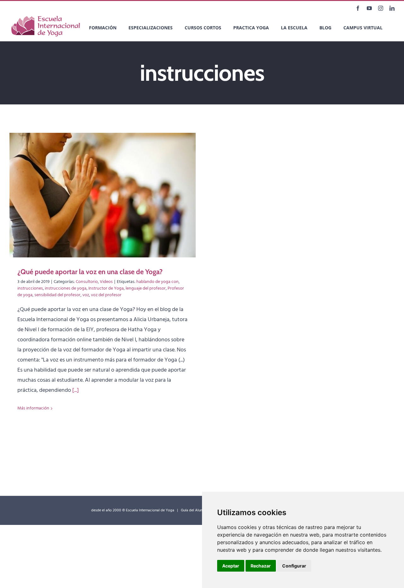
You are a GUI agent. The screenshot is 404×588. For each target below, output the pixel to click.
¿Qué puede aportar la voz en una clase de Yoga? (90, 272)
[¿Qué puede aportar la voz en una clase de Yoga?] (102, 195)
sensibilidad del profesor (57, 295)
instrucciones (30, 288)
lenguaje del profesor (146, 288)
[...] (75, 390)
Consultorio (87, 281)
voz (85, 295)
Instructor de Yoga (106, 288)
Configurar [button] (294, 565)
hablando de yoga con (157, 281)
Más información (33, 408)
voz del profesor (106, 295)
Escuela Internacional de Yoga (150, 510)
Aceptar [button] (230, 565)
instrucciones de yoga (65, 288)
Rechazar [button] (261, 565)
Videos (106, 281)
